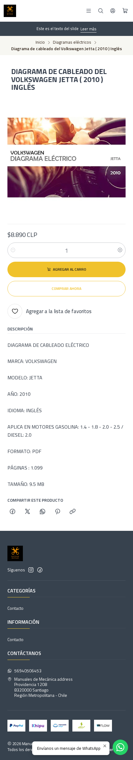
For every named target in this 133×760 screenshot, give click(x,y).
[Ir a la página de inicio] (10, 11)
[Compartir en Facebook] (12, 512)
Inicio (40, 42)
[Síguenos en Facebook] (40, 570)
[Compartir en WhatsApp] (42, 512)
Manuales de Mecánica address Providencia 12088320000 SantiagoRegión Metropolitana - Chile (43, 687)
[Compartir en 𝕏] (27, 512)
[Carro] (125, 11)
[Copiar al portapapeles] (72, 512)
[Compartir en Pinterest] (57, 512)
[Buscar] (101, 10)
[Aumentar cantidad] (120, 250)
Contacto (15, 608)
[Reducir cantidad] (13, 250)
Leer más (88, 29)
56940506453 (27, 670)
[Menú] (88, 10)
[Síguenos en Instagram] (31, 570)
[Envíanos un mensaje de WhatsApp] (120, 747)
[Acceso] (113, 10)
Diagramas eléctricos (72, 42)
